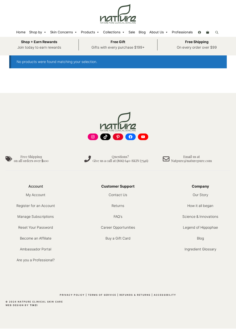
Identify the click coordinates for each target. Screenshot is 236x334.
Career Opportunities (118, 227)
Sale (132, 32)
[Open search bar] (217, 32)
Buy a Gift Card (118, 238)
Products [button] (88, 32)
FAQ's (118, 217)
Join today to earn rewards (39, 47)
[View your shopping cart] (208, 32)
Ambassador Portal (35, 249)
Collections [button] (111, 32)
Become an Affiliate (35, 238)
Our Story (200, 195)
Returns (118, 206)
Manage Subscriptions (35, 217)
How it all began (200, 206)
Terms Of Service (102, 294)
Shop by (35, 32)
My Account (35, 195)
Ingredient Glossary (200, 249)
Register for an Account (35, 206)
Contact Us (118, 195)
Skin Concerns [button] (61, 32)
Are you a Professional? (36, 260)
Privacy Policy (72, 294)
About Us (156, 32)
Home (20, 32)
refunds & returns (135, 294)
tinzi (34, 305)
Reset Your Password (35, 227)
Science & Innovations (200, 217)
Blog (142, 32)
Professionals (182, 32)
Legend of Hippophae (200, 227)
